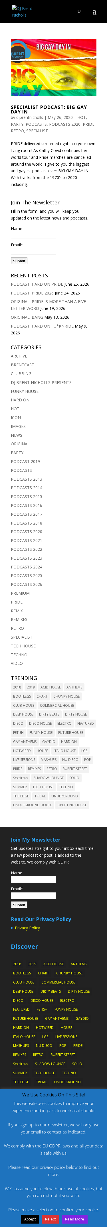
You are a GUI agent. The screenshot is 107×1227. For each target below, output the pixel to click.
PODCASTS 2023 (26, 558)
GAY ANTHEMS (25, 741)
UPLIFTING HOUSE (72, 805)
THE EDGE (21, 796)
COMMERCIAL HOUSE (57, 705)
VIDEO (17, 663)
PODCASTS (36, 124)
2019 (31, 687)
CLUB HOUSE (23, 705)
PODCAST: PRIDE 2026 (32, 293)
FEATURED (85, 723)
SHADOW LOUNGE (49, 777)
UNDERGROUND (64, 796)
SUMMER (20, 787)
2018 (17, 687)
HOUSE (42, 750)
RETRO (17, 130)
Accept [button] (30, 1219)
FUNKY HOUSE (25, 391)
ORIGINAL (20, 443)
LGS (84, 750)
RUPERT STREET (75, 768)
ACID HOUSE (51, 687)
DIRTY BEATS (49, 714)
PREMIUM (20, 593)
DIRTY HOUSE (76, 714)
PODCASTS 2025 (26, 575)
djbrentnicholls (29, 117)
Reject (50, 1219)
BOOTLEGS (22, 696)
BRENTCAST (22, 364)
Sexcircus (20, 777)
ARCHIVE (19, 356)
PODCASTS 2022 (26, 549)
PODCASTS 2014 (26, 487)
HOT (81, 117)
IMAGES (18, 426)
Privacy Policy (27, 928)
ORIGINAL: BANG (27, 317)
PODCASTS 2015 (26, 496)
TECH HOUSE (23, 646)
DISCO (18, 723)
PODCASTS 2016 (26, 505)
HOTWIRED (22, 750)
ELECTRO (64, 723)
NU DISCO (70, 759)
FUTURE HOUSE (70, 732)
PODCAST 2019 (25, 461)
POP (87, 759)
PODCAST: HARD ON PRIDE (37, 284)
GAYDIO (48, 741)
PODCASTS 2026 (26, 584)
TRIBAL (40, 796)
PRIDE (88, 124)
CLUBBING (21, 373)
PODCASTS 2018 (26, 523)
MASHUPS (48, 759)
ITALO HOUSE (65, 750)
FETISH (18, 732)
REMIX (17, 611)
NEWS (16, 435)
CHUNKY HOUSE (66, 696)
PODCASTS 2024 (26, 567)
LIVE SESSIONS (24, 759)
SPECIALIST (37, 130)
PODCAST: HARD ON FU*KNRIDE (42, 326)
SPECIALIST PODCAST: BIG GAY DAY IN (49, 109)
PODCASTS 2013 (26, 479)
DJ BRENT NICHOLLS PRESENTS (41, 382)
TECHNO (19, 654)
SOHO (74, 777)
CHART (42, 696)
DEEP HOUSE (23, 714)
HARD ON (20, 400)
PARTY (17, 124)
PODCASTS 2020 (64, 124)
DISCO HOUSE (40, 723)
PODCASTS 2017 (26, 514)
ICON (16, 417)
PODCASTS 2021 (26, 540)
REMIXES (19, 619)
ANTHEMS (74, 687)
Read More (74, 1219)
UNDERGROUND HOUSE (32, 805)
